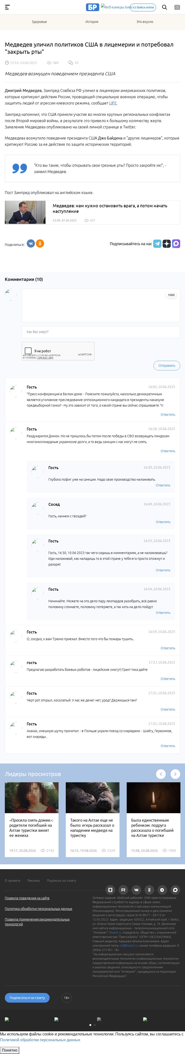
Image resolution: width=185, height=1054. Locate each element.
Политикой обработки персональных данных (40, 1040)
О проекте (12, 880)
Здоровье (39, 22)
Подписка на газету (61, 880)
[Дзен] (166, 244)
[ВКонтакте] (31, 243)
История (92, 22)
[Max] (176, 243)
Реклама (33, 880)
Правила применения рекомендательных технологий (37, 921)
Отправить (167, 366)
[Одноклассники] (40, 243)
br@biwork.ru (129, 945)
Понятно (9, 1050)
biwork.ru (115, 932)
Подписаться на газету (27, 998)
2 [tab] (95, 1025)
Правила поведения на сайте (27, 898)
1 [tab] (90, 1025)
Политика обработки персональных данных (38, 909)
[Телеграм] (156, 244)
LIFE (113, 103)
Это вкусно (145, 22)
